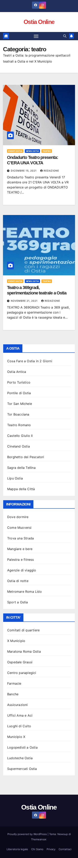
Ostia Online (39, 22)
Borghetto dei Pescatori (25, 457)
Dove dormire (17, 517)
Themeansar (38, 839)
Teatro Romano (19, 425)
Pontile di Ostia (19, 393)
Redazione (51, 170)
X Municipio (16, 641)
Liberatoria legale (17, 849)
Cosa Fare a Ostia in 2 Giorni (29, 361)
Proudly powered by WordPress (27, 834)
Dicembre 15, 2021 (24, 170)
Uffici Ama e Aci (19, 715)
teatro (47, 151)
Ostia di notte (17, 581)
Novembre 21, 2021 (24, 300)
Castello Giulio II (20, 436)
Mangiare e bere (19, 549)
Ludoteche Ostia (20, 758)
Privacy (51, 849)
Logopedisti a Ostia (22, 747)
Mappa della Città (21, 489)
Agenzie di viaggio (21, 570)
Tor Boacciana (18, 414)
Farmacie (14, 683)
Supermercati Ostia (22, 769)
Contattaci (65, 849)
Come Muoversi (19, 528)
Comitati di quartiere (23, 630)
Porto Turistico (18, 382)
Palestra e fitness (20, 560)
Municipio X (16, 737)
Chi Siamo (37, 849)
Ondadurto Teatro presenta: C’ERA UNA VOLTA (32, 160)
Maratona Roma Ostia (24, 651)
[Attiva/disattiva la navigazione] (36, 36)
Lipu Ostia (15, 478)
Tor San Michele (19, 404)
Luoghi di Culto (19, 726)
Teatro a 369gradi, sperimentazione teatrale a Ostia (36, 290)
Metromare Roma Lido (24, 591)
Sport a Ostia (17, 602)
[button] (64, 36)
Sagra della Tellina (21, 468)
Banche (12, 694)
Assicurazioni (17, 705)
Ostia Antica (16, 372)
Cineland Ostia (18, 446)
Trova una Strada (20, 538)
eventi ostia (15, 151)
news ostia (32, 151)
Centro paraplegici (21, 673)
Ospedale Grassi (19, 662)
